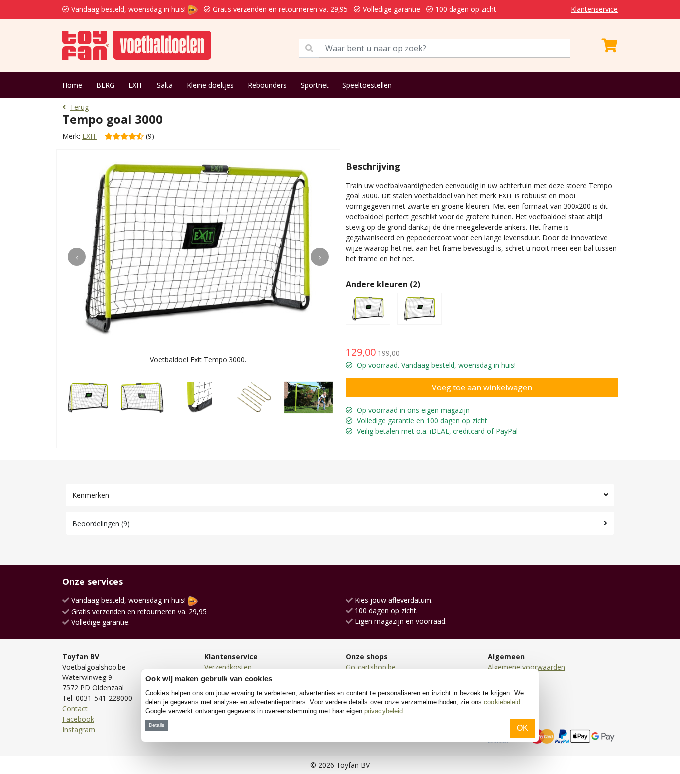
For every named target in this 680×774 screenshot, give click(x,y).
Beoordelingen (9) (101, 523)
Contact (75, 708)
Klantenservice (594, 9)
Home (72, 85)
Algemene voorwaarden (526, 667)
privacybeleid (383, 711)
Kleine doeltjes (210, 85)
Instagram (78, 729)
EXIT (135, 85)
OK (522, 728)
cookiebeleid (502, 702)
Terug (79, 107)
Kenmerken (90, 495)
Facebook (78, 719)
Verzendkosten (228, 667)
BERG (105, 85)
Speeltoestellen (367, 85)
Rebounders (267, 85)
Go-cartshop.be (371, 667)
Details (156, 725)
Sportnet (315, 85)
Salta (165, 85)
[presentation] (77, 257)
